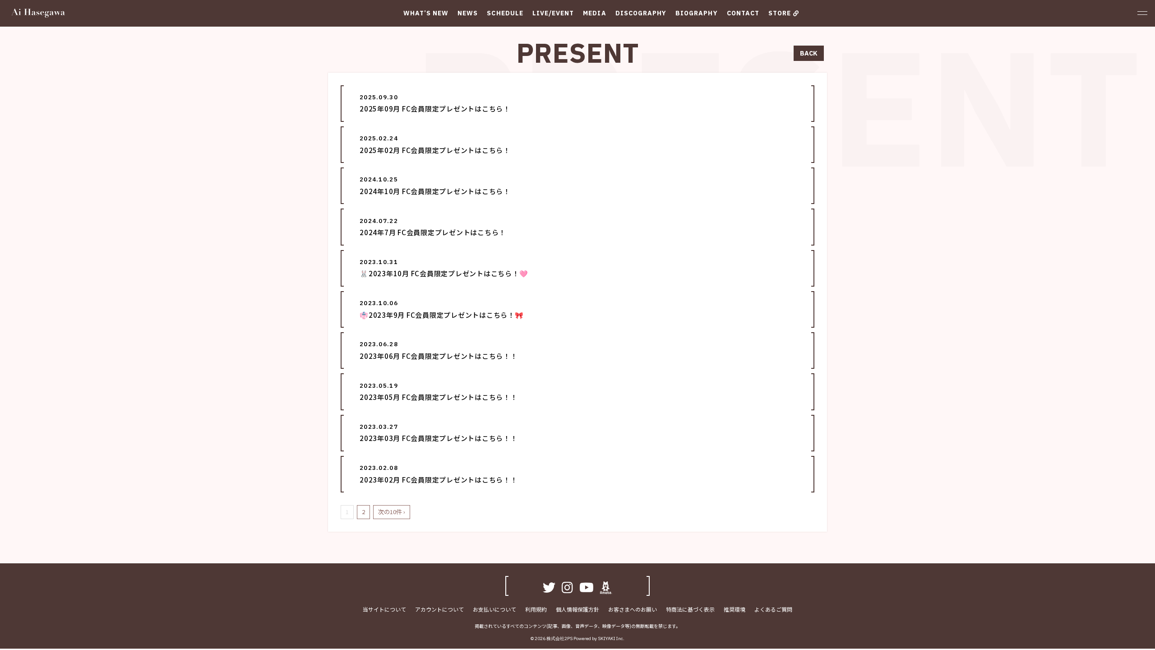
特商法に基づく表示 (690, 609)
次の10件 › (391, 511)
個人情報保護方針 (577, 609)
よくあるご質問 (773, 609)
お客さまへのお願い (632, 609)
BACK (809, 53)
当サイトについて (384, 609)
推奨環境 (734, 609)
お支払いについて (494, 609)
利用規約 (536, 609)
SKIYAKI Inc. (611, 638)
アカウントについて (439, 609)
